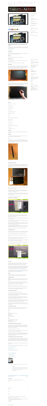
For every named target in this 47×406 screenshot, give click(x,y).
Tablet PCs (35, 2)
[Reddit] (13, 29)
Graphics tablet (15, 364)
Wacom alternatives (10, 3)
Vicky (26, 364)
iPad (16, 2)
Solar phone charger (33, 35)
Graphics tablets (26, 2)
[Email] (15, 29)
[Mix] (16, 29)
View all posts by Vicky (14, 370)
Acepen (13, 364)
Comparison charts (21, 2)
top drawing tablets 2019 (11, 354)
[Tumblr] (12, 29)
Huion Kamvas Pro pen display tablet (34, 32)
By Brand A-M (15, 3)
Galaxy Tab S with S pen (33, 21)
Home (8, 2)
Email (9, 391)
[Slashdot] (17, 29)
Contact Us (27, 3)
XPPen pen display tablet (33, 25)
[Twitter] (10, 29)
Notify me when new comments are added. (13, 397)
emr (21, 364)
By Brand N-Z (19, 3)
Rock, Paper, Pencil (32, 18)
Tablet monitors (31, 2)
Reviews (14, 2)
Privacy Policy (31, 3)
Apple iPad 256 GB (32, 15)
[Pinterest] (11, 29)
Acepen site (21, 84)
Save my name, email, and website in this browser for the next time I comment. (17, 396)
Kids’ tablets (23, 3)
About (11, 2)
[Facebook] (8, 29)
